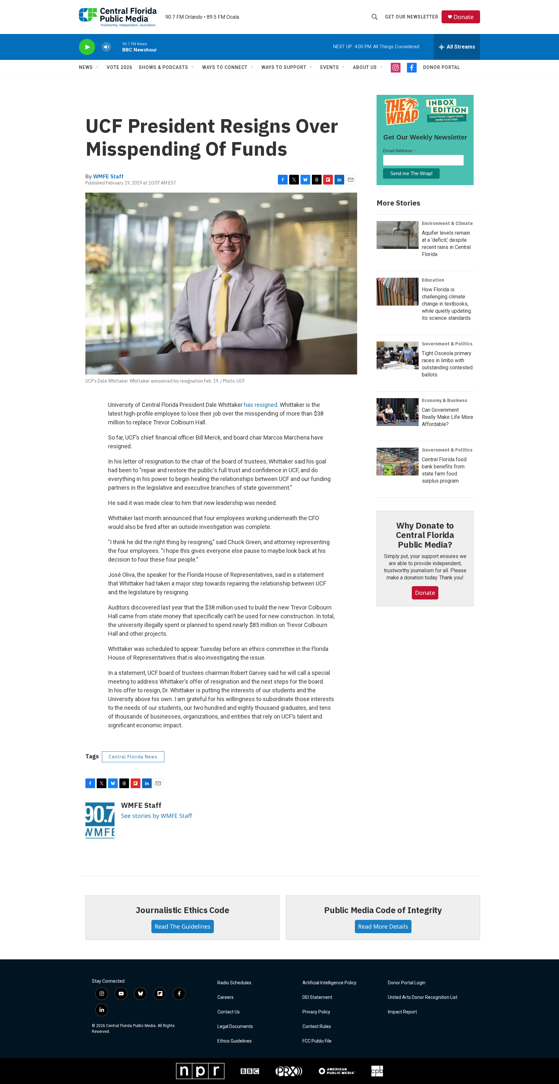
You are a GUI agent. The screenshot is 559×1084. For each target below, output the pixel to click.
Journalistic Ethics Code (182, 909)
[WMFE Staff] (100, 820)
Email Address (399, 151)
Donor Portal (441, 67)
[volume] (106, 47)
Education (433, 280)
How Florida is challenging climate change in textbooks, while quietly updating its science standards (446, 303)
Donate (464, 17)
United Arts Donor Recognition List (422, 997)
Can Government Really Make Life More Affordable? (447, 417)
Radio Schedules (234, 982)
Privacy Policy (316, 1012)
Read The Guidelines (183, 926)
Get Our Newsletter (411, 16)
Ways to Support (283, 67)
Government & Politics (447, 344)
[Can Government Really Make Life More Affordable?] (398, 412)
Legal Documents (235, 1026)
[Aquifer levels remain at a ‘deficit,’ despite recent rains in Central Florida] (398, 235)
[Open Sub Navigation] (97, 67)
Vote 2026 (119, 67)
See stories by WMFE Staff (156, 816)
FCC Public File (317, 1041)
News (86, 67)
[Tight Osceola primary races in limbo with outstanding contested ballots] (398, 355)
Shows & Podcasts (163, 67)
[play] (87, 47)
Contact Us (228, 1012)
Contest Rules (316, 1026)
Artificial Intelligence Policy (329, 982)
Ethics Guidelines (234, 1041)
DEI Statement (317, 997)
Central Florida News (133, 757)
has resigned (260, 404)
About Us (365, 67)
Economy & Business (444, 400)
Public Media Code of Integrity (383, 909)
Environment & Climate (447, 223)
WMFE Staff (108, 176)
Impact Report (402, 1012)
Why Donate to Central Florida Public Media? (425, 535)
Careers (225, 997)
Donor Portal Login (406, 982)
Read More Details (383, 926)
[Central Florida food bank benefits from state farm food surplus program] (398, 461)
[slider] (117, 46)
